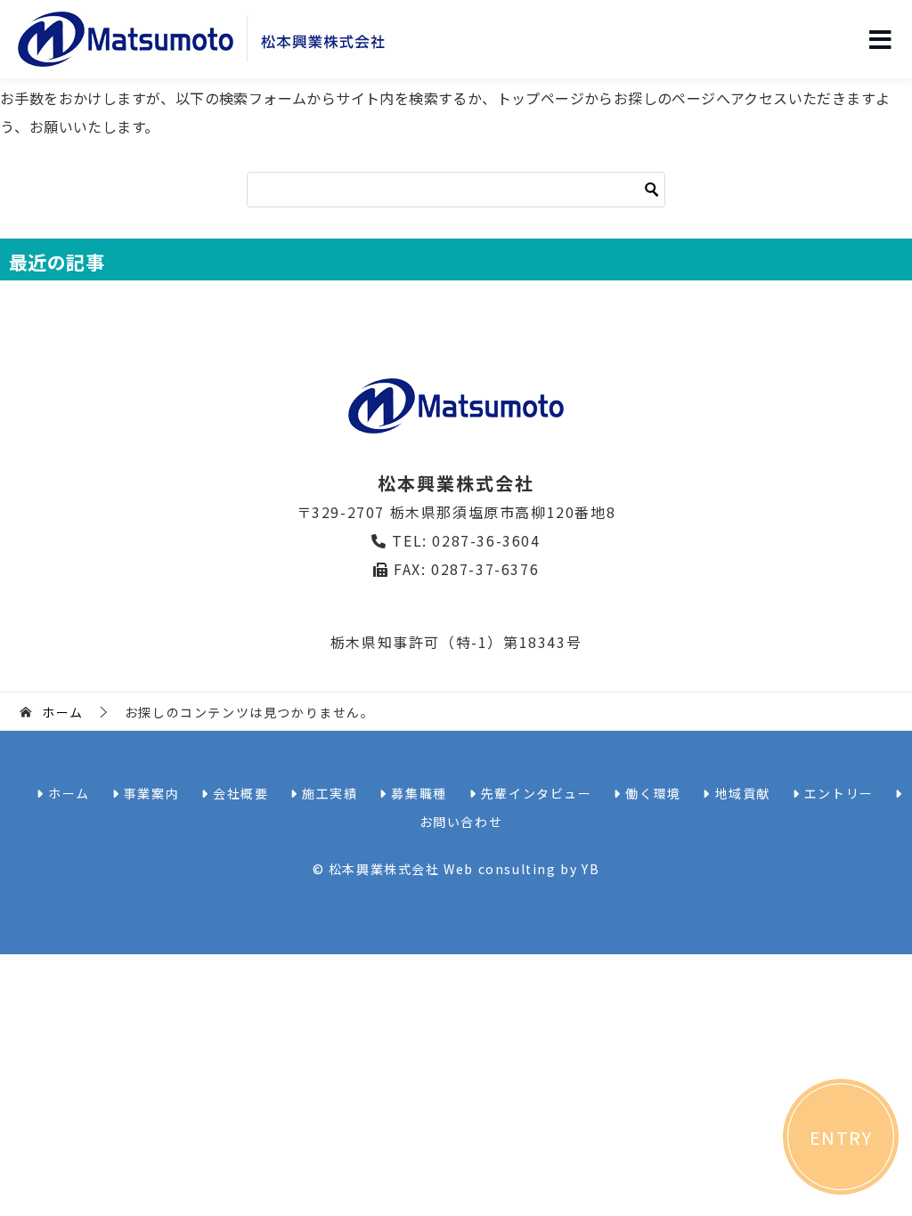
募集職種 (417, 793)
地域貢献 (740, 793)
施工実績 (328, 793)
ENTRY (841, 1137)
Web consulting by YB (521, 869)
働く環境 (651, 793)
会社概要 (238, 793)
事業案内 (149, 793)
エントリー (837, 793)
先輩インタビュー (533, 793)
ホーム (67, 793)
